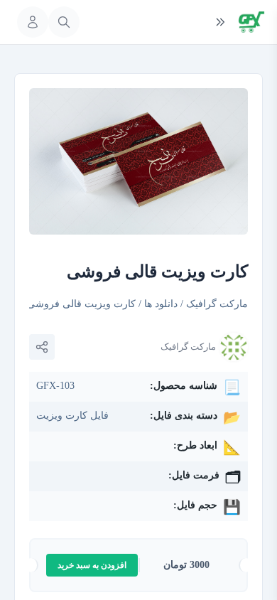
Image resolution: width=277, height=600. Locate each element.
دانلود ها (161, 304)
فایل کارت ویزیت (72, 415)
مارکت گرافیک (217, 304)
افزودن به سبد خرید (92, 565)
